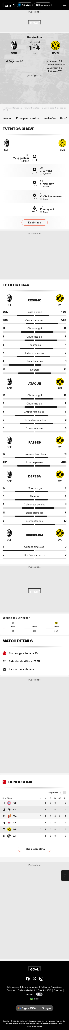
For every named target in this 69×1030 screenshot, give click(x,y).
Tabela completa (34, 848)
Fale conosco (13, 987)
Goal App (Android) (26, 990)
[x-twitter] (34, 979)
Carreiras (11, 990)
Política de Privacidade (51, 987)
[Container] (14, 48)
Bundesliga (34, 37)
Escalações (49, 118)
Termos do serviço (30, 987)
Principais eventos (27, 118)
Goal (18, 1021)
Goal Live (58, 990)
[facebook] (27, 979)
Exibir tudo (34, 222)
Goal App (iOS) (44, 990)
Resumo (7, 118)
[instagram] (41, 979)
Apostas (29, 994)
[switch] (63, 792)
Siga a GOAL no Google (36, 1008)
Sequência (53, 792)
